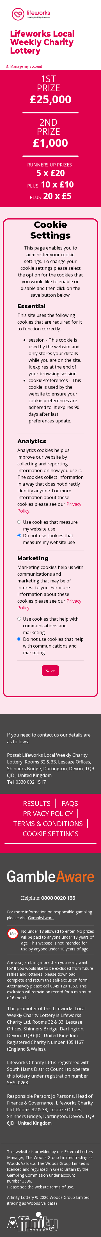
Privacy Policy (48, 813)
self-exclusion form (70, 980)
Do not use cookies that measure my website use (49, 538)
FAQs (70, 803)
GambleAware (41, 917)
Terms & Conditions (48, 823)
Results (36, 803)
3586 (26, 1181)
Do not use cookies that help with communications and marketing (53, 646)
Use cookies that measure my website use (50, 525)
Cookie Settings (51, 833)
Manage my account (26, 66)
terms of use (61, 1187)
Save (50, 670)
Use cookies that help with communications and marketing (51, 625)
